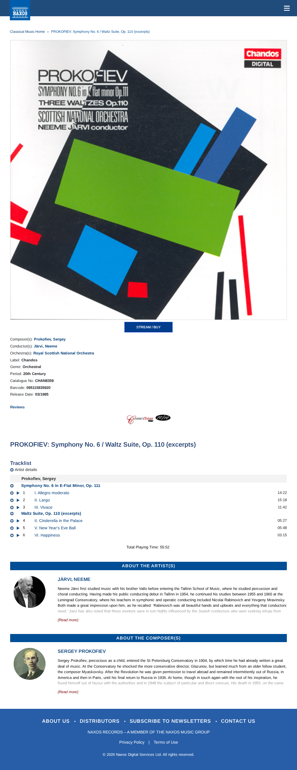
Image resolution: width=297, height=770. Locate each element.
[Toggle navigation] (285, 8)
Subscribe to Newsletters (171, 721)
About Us (56, 721)
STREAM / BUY (148, 327)
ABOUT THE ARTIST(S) (148, 565)
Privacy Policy (131, 742)
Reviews (17, 407)
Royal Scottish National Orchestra (63, 353)
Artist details (26, 469)
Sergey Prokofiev (82, 651)
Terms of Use (166, 742)
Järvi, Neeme (45, 346)
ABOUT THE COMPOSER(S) (148, 637)
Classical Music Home (27, 32)
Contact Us (238, 721)
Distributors (100, 721)
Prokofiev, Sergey (50, 339)
